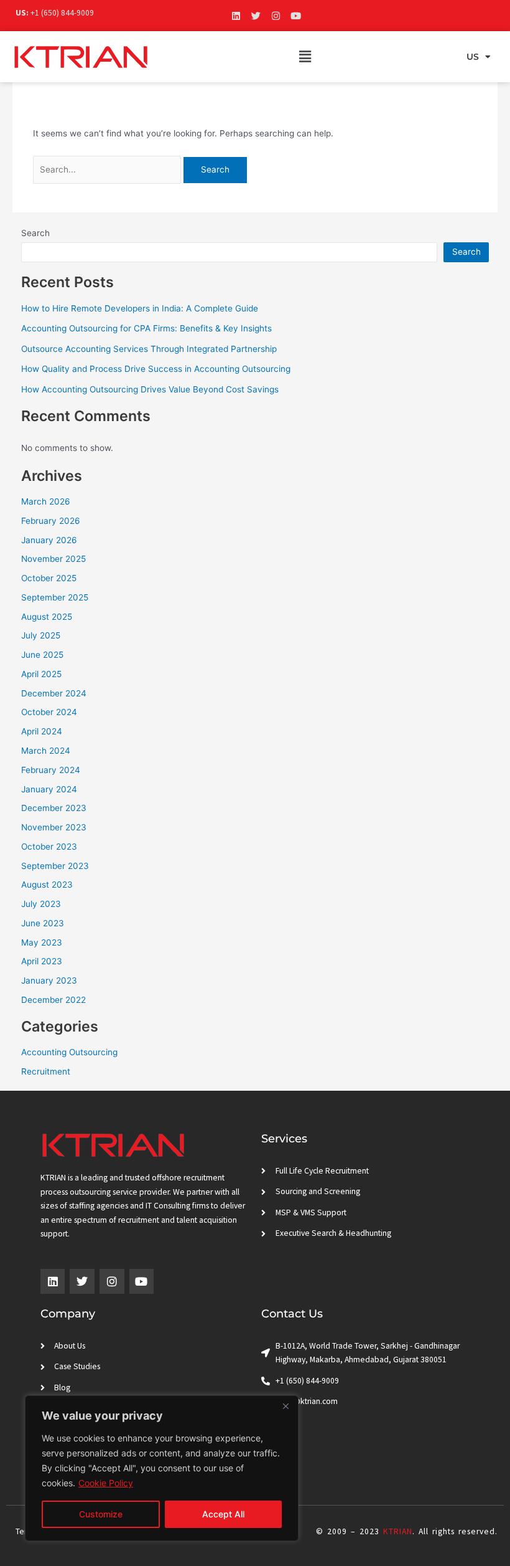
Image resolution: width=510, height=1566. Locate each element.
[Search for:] (108, 169)
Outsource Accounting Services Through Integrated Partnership (149, 349)
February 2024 (50, 770)
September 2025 (54, 597)
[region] (162, 1468)
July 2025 (40, 635)
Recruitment (45, 1071)
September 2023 (55, 866)
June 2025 (42, 655)
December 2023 (53, 808)
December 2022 (53, 1000)
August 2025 (46, 617)
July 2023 (41, 904)
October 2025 (48, 578)
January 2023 (49, 980)
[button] (304, 56)
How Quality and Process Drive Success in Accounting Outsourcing (155, 369)
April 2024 (41, 731)
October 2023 (49, 847)
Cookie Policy (105, 1483)
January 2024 (49, 789)
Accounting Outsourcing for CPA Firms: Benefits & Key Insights (146, 328)
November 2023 (53, 827)
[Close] (285, 1405)
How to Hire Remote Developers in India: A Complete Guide (139, 308)
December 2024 (53, 693)
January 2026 (49, 540)
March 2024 (45, 751)
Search (35, 233)
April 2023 (41, 961)
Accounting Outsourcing (69, 1052)
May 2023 (41, 942)
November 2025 (53, 559)
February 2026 (50, 521)
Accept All (223, 1514)
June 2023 (42, 923)
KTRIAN (397, 1531)
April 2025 (41, 674)
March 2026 (45, 501)
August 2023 (47, 885)
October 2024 (49, 712)
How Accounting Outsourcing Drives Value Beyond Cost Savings (150, 389)
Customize (101, 1514)
